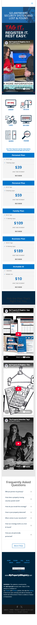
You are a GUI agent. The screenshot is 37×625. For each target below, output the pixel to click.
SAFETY (6, 610)
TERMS (11, 610)
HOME (9, 560)
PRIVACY (17, 610)
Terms (8, 590)
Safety (31, 590)
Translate (23, 570)
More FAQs (18, 546)
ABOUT (18, 562)
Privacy (15, 590)
